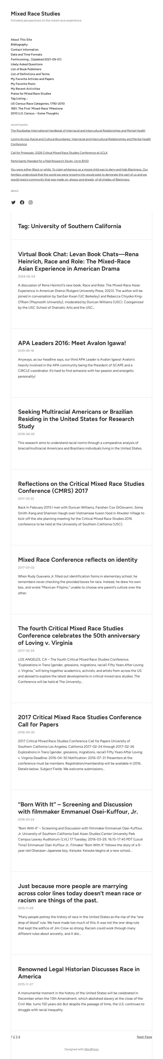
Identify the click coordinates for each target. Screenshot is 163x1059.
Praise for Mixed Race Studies (31, 93)
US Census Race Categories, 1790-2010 (38, 103)
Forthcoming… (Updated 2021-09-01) (36, 59)
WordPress (91, 1049)
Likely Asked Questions (27, 64)
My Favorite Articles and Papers (32, 79)
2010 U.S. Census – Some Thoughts (35, 113)
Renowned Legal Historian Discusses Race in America (79, 973)
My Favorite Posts (23, 84)
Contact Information (25, 49)
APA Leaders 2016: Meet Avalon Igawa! (72, 343)
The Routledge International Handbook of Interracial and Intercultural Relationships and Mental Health (78, 130)
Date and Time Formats (26, 54)
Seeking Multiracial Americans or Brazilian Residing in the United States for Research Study (76, 419)
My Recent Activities (25, 89)
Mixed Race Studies (35, 13)
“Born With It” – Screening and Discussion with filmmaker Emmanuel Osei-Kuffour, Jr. (78, 808)
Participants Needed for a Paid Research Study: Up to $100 (50, 161)
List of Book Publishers (26, 69)
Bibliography (19, 44)
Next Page (144, 1037)
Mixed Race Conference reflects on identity (78, 559)
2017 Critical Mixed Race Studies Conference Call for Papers (80, 721)
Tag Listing (18, 98)
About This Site (21, 39)
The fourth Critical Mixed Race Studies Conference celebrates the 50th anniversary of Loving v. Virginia (79, 635)
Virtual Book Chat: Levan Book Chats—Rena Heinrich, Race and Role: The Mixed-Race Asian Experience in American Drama (78, 261)
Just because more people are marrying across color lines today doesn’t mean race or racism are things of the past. (80, 893)
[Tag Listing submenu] (27, 99)
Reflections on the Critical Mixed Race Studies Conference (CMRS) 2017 (81, 487)
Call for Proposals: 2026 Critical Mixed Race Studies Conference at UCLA (59, 153)
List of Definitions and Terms (30, 74)
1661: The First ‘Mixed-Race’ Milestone (37, 108)
